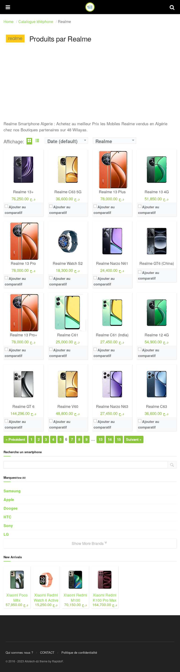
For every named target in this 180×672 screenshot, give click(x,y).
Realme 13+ (23, 191)
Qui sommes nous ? (19, 652)
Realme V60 (67, 406)
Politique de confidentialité (79, 652)
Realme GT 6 (23, 406)
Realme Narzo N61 (112, 263)
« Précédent (15, 439)
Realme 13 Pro (23, 263)
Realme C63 (156, 406)
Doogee (11, 508)
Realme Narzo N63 (112, 406)
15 (119, 439)
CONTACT (47, 652)
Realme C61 (67, 335)
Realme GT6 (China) (156, 263)
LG (6, 534)
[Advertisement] (90, 88)
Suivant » (133, 439)
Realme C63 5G (67, 191)
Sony (8, 525)
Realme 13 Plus (112, 191)
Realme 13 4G (157, 191)
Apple (9, 499)
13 (100, 439)
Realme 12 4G (157, 335)
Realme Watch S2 (68, 263)
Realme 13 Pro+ (23, 335)
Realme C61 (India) (112, 335)
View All (21, 477)
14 (110, 439)
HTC (7, 517)
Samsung (12, 491)
